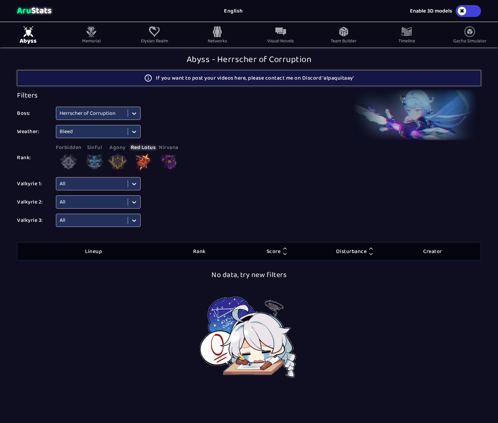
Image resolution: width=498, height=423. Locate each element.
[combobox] (60, 113)
